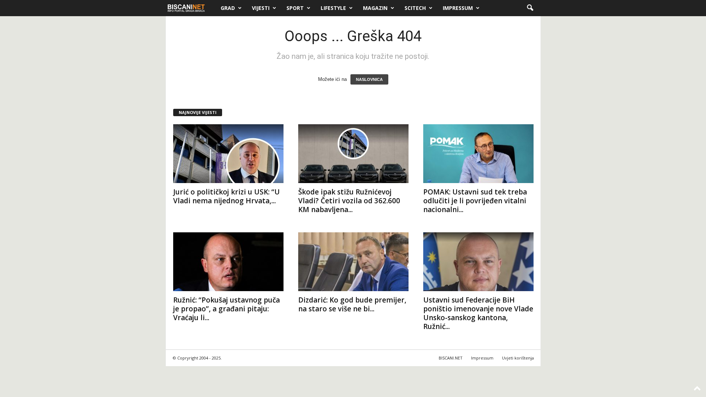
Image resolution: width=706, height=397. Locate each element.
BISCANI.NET (451, 358)
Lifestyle (333, 7)
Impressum (458, 7)
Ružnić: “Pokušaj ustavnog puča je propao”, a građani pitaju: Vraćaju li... (226, 308)
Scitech (415, 7)
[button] (530, 8)
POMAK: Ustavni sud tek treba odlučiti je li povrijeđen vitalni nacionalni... (475, 200)
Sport (295, 7)
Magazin (375, 7)
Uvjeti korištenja (518, 358)
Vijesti (261, 7)
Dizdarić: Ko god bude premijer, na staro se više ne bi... (352, 304)
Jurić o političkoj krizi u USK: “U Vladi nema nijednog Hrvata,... (226, 196)
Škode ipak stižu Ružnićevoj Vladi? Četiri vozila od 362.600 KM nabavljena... (349, 200)
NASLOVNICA (369, 79)
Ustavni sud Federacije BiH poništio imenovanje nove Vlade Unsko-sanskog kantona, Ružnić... (478, 313)
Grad (228, 7)
